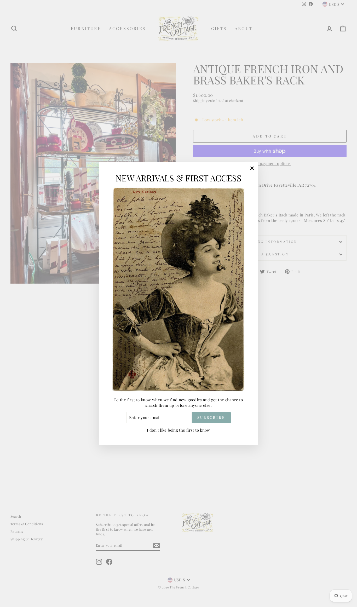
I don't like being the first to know (178, 430)
